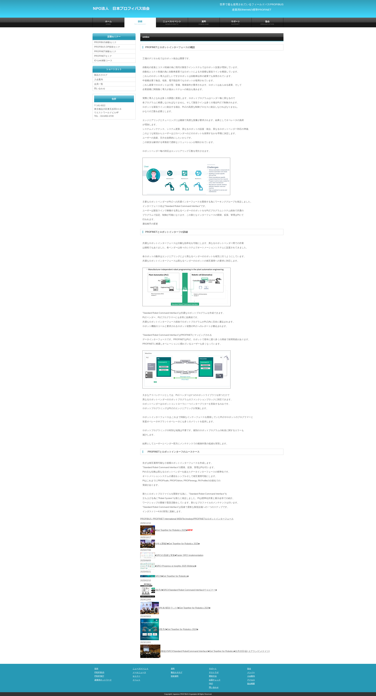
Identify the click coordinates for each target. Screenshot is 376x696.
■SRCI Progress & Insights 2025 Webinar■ (175, 566)
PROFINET (99, 676)
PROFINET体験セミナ (105, 51)
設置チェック (214, 680)
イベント (136, 680)
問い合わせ (99, 88)
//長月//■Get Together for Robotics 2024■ (178, 629)
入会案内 (98, 79)
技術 (140, 22)
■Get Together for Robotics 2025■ (171, 530)
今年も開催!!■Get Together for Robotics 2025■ (177, 543)
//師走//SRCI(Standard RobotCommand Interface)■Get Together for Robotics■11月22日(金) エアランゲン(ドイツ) (215, 651)
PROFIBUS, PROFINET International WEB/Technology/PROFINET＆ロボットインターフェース (187, 518)
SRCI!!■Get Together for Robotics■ (172, 576)
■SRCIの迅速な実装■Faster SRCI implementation (179, 555)
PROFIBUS (99, 672)
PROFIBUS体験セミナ (105, 42)
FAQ (211, 683)
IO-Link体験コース (103, 60)
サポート (235, 22)
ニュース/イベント (172, 22)
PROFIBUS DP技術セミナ (107, 47)
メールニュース (139, 672)
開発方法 (213, 676)
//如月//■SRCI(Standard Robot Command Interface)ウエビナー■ (186, 590)
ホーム (108, 22)
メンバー (251, 672)
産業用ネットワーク (103, 680)
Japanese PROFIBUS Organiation (185, 694)
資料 (204, 22)
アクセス (251, 680)
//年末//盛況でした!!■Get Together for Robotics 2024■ (184, 608)
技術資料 (174, 676)
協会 (267, 22)
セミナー (136, 676)
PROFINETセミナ (103, 56)
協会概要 (251, 683)
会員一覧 (98, 84)
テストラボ (214, 672)
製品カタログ (100, 75)
